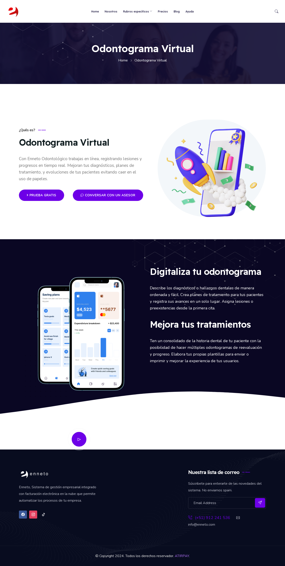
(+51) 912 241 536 (212, 517)
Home (95, 11)
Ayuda (189, 11)
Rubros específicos (136, 11)
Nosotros (111, 11)
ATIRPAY (182, 556)
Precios (163, 11)
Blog (177, 11)
